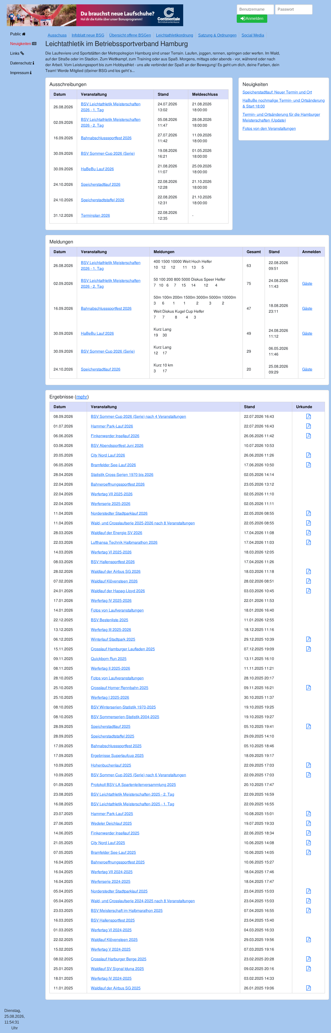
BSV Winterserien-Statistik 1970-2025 (123, 707)
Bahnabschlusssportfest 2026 (106, 138)
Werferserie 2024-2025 (110, 882)
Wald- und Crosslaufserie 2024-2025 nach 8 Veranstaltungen (143, 901)
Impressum (20, 73)
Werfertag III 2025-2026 (111, 630)
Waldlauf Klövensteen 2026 (114, 581)
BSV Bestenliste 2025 (109, 620)
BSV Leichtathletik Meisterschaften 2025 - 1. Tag (132, 804)
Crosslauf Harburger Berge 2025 (118, 959)
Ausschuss (57, 35)
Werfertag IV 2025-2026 (111, 601)
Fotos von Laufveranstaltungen (117, 610)
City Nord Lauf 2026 (108, 455)
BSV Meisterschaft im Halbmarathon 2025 (127, 911)
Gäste (307, 284)
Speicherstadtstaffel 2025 (112, 736)
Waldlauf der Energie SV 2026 (116, 533)
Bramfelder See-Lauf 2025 (113, 852)
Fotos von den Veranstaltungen (269, 129)
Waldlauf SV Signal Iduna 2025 (117, 969)
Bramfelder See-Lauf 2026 (113, 465)
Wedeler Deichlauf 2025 (111, 823)
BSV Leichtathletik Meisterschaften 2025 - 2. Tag (132, 794)
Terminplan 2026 (95, 215)
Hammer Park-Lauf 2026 (112, 426)
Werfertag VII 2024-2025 (112, 872)
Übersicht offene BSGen (130, 35)
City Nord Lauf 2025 (108, 843)
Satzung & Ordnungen (217, 35)
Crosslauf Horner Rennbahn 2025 (119, 688)
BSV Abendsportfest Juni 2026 (117, 446)
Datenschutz (21, 63)
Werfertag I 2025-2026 (110, 697)
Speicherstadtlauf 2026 (100, 184)
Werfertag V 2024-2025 (111, 949)
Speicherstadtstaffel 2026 (102, 200)
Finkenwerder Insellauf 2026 (115, 436)
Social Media (253, 35)
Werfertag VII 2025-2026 (112, 494)
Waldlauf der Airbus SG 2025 (116, 988)
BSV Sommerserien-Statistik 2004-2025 (125, 717)
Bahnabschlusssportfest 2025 (116, 746)
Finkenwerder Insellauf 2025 (115, 833)
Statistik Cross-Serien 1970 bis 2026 (122, 475)
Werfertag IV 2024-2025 (111, 978)
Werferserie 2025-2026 (110, 504)
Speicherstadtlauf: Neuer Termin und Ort (277, 92)
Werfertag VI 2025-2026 (111, 552)
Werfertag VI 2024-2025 (111, 930)
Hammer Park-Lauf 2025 (112, 814)
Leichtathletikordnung (174, 35)
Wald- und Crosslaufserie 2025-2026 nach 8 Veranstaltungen (143, 523)
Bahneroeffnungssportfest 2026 (118, 484)
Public (16, 34)
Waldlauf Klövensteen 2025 (114, 940)
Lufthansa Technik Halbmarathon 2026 (124, 542)
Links (15, 53)
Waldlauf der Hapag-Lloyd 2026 (118, 591)
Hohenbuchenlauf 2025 (111, 765)
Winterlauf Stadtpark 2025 (113, 639)
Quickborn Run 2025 (108, 659)
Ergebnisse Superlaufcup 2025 (117, 756)
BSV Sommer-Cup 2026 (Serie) (108, 153)
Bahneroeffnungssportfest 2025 (118, 862)
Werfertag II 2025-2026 (110, 668)
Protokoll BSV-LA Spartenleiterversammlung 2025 (133, 785)
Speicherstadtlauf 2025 (110, 727)
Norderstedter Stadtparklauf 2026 (119, 513)
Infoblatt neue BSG (88, 35)
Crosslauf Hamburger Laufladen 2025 (123, 649)
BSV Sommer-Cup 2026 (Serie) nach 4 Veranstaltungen (138, 417)
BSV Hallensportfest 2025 (113, 920)
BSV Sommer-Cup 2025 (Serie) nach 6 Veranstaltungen (138, 775)
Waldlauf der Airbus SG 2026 (116, 572)
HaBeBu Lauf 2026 (97, 169)
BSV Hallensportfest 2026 (113, 562)
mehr (81, 397)
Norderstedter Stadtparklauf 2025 (119, 891)
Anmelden (254, 18)
